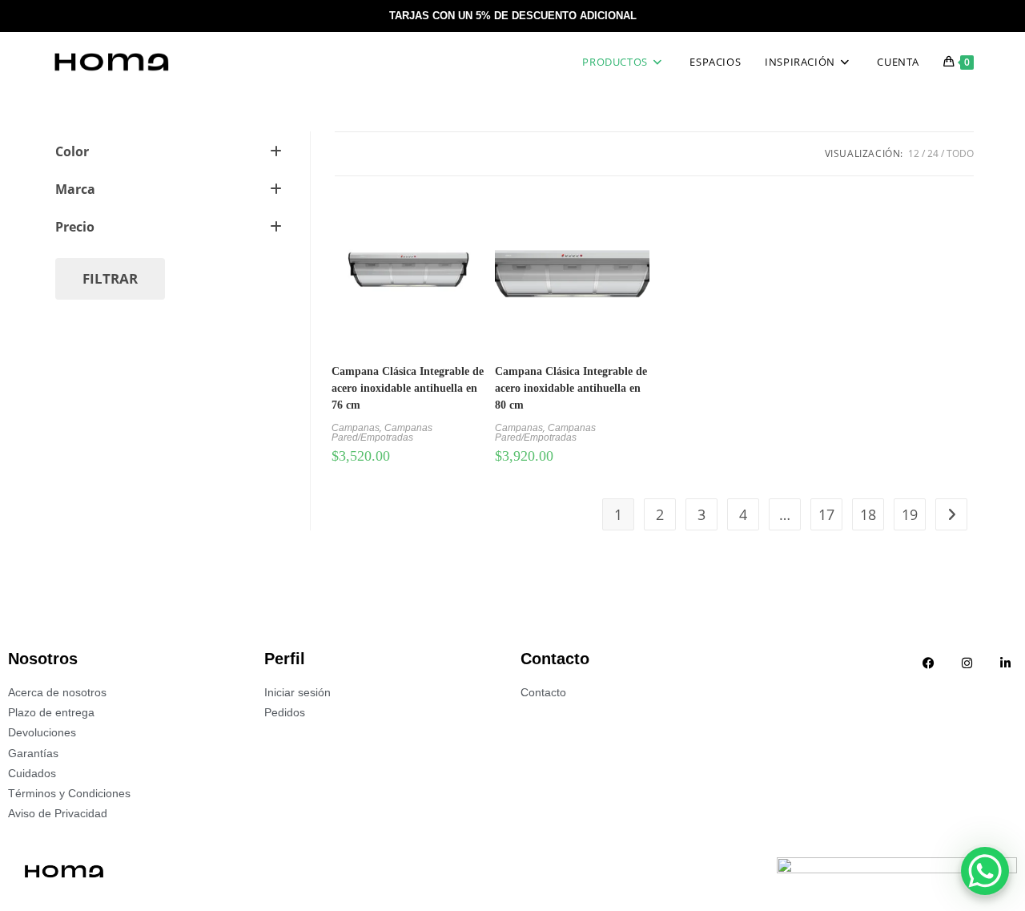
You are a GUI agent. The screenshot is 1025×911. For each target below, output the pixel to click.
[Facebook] (928, 663)
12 (913, 153)
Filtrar (110, 278)
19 (910, 514)
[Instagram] (967, 663)
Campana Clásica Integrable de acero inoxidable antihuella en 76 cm (408, 388)
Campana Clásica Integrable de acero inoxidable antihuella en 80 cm (571, 388)
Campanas (356, 427)
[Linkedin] (1005, 663)
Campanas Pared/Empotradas (382, 432)
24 (933, 153)
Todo (960, 153)
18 (868, 514)
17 (826, 514)
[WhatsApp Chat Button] (985, 871)
